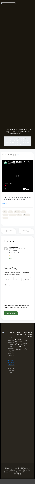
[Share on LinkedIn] (7, 222)
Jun (23, 211)
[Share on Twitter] (5, 222)
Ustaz (5, 217)
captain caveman (13, 247)
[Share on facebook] (3, 222)
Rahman (12, 214)
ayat (11, 211)
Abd (5, 211)
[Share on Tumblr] (10, 222)
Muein (5, 214)
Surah (19, 214)
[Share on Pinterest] (14, 222)
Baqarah (17, 211)
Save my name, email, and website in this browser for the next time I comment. (16, 306)
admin (18, 154)
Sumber (4, 203)
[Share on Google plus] (12, 222)
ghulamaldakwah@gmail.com (11, 362)
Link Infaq (25, 339)
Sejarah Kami (25, 344)
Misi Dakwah (25, 348)
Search (17, 481)
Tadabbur (26, 214)
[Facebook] (30, 341)
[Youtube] (30, 344)
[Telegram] (30, 347)
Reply (10, 258)
